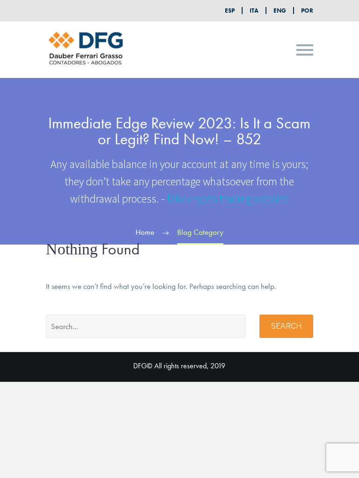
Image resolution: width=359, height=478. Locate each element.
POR (307, 10)
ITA (254, 10)
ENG (279, 10)
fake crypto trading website (227, 198)
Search (286, 326)
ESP (230, 10)
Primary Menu (304, 50)
